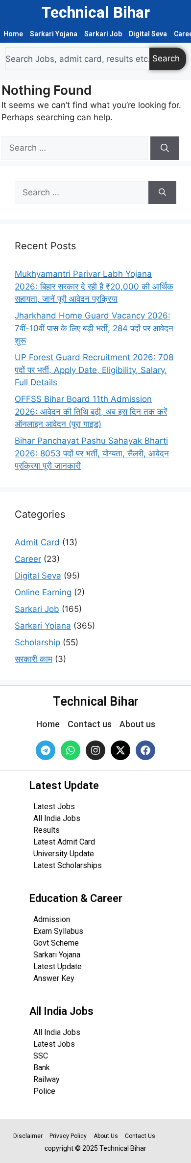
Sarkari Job (103, 34)
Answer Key (53, 978)
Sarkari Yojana (53, 34)
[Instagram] (95, 750)
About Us (106, 1136)
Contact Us (140, 1136)
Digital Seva (148, 34)
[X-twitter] (120, 750)
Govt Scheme (56, 943)
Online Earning (43, 592)
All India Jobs (56, 818)
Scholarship (37, 642)
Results (46, 830)
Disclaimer (28, 1136)
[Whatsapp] (70, 750)
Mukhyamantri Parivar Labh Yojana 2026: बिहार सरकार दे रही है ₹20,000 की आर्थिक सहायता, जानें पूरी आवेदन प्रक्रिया (94, 286)
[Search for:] (75, 148)
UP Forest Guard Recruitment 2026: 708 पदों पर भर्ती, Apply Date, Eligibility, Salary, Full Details (94, 369)
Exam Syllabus (58, 931)
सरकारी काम (33, 659)
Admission (51, 919)
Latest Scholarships (67, 865)
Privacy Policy (68, 1136)
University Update (63, 853)
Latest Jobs (54, 806)
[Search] (164, 148)
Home (13, 34)
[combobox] (77, 59)
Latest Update (57, 966)
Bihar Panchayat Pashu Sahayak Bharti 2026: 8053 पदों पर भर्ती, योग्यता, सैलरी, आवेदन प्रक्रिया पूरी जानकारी (92, 453)
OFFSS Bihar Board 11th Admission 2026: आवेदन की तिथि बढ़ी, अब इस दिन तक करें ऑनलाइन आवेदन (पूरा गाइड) (91, 411)
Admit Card (37, 542)
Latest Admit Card (64, 841)
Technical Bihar (96, 12)
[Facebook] (145, 750)
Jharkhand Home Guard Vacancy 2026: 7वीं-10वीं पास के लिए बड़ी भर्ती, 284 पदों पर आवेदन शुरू (94, 328)
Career (28, 559)
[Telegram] (45, 750)
